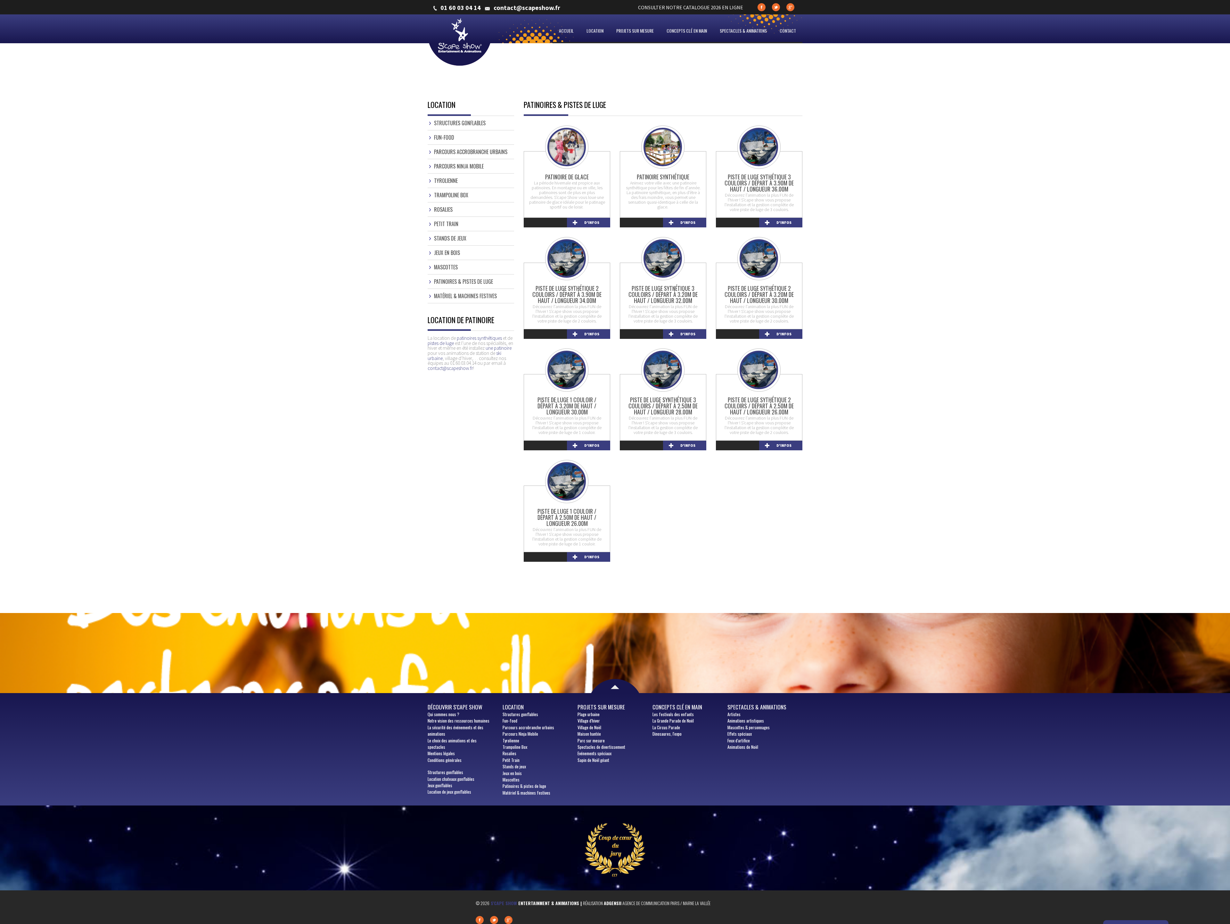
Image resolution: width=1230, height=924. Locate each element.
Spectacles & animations (743, 30)
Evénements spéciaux (594, 753)
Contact (788, 30)
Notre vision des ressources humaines (458, 720)
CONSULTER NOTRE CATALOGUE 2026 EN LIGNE (690, 7)
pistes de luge (441, 343)
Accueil (566, 30)
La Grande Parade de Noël (673, 720)
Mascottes (446, 267)
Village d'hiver (589, 720)
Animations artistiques (745, 720)
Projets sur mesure (635, 30)
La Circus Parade (666, 727)
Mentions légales (441, 753)
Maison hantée (589, 734)
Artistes (734, 714)
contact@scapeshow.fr (527, 7)
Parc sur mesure (591, 740)
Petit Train (446, 224)
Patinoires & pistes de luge (463, 281)
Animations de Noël (742, 747)
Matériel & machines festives (465, 296)
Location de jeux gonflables (449, 792)
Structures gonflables (460, 123)
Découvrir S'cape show (455, 707)
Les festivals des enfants (673, 714)
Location (594, 30)
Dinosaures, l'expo (667, 734)
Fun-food (444, 137)
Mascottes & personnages (748, 727)
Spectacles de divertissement (601, 747)
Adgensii (612, 903)
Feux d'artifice (738, 740)
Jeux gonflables (440, 785)
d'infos (591, 222)
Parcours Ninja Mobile (459, 166)
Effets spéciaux (739, 734)
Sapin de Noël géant (593, 760)
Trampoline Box (451, 195)
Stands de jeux (450, 238)
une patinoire (499, 348)
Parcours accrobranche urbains (470, 152)
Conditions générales (445, 760)
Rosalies (443, 209)
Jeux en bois (447, 253)
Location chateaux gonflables (451, 779)
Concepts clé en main (687, 30)
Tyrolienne (446, 180)
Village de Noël (589, 727)
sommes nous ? (443, 714)
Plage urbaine (589, 714)
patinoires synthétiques (479, 338)
